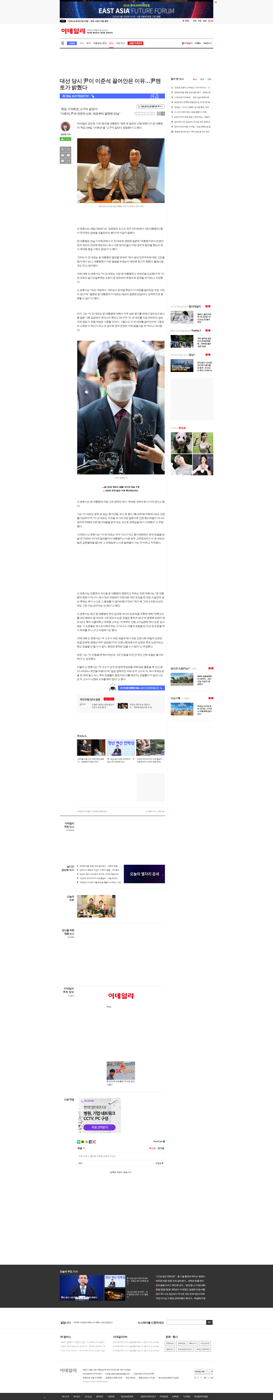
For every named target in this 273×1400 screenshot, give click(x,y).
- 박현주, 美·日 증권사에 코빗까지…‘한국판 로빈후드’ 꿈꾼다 (84, 1346)
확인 (209, 1322)
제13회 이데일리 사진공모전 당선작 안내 (90, 1321)
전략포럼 (181, 1343)
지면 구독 (161, 811)
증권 (202, 79)
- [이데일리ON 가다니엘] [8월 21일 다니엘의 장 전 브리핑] (135, 1350)
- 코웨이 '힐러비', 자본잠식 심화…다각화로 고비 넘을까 (82, 1342)
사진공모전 (204, 1343)
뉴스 (195, 79)
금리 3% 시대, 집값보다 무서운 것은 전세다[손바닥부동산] (181, 1294)
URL (68, 161)
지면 (199, 21)
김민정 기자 (65, 134)
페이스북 (62, 149)
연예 (209, 79)
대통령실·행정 (100, 43)
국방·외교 (120, 43)
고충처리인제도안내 (147, 1396)
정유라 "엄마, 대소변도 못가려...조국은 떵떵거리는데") (100, 874)
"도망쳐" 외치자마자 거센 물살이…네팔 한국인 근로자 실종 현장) (104, 878)
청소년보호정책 (127, 1396)
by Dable (71, 937)
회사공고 (76, 1396)
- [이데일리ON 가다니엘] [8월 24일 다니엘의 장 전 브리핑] (135, 1346)
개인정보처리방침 (201, 1396)
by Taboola (70, 830)
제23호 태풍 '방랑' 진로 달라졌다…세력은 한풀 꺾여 (179, 1281)
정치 (88, 43)
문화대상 (170, 1343)
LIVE (63, 21)
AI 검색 (72, 43)
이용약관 (110, 1396)
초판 (204, 21)
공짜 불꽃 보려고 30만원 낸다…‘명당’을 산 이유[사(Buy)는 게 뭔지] (185, 1285)
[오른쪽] (113, 896)
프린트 (68, 155)
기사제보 (186, 1396)
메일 (62, 155)
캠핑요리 (170, 1349)
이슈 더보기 (109, 699)
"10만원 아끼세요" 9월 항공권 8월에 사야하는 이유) (99, 882)
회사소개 (65, 1396)
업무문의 (99, 1396)
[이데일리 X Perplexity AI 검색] (112, 96)
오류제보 (175, 1396)
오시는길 (88, 1396)
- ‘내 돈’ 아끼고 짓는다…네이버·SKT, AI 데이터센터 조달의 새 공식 (84, 1350)
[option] (113, 21)
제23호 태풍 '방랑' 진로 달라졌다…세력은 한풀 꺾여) (99, 866)
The (207, 43)
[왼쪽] (111, 896)
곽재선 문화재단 (203, 1349)
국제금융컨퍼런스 (185, 1349)
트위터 (68, 149)
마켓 (198, 43)
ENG (187, 21)
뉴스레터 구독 (150, 811)
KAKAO (62, 161)
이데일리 (87, 31)
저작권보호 (164, 1396)
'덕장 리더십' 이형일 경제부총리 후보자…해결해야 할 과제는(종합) (186, 1298)
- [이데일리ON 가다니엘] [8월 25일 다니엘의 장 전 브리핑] (135, 1342)
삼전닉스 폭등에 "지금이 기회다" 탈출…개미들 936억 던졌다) (103, 870)
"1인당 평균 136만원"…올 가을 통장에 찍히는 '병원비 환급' (182, 1276)
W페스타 (192, 1343)
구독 (194, 21)
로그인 (210, 21)
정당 (111, 43)
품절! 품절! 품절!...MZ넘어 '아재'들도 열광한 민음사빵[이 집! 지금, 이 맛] (187, 1289)
